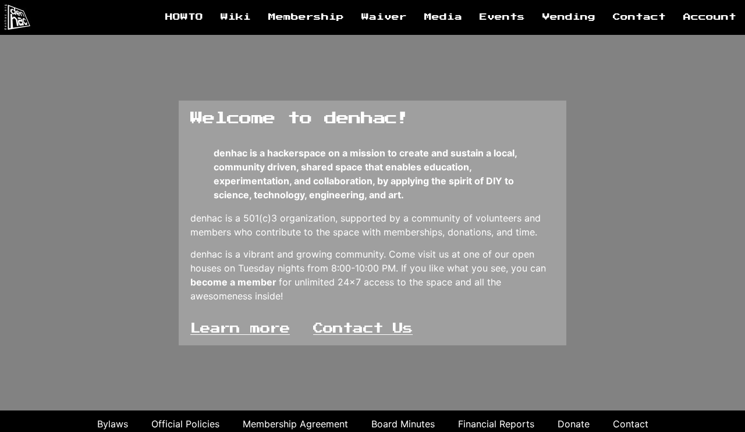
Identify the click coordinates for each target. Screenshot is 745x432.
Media (443, 17)
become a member (233, 282)
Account (709, 17)
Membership (306, 17)
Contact (639, 17)
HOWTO (184, 17)
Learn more (240, 328)
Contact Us (363, 328)
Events (502, 17)
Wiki (236, 17)
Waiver (384, 17)
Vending (568, 17)
